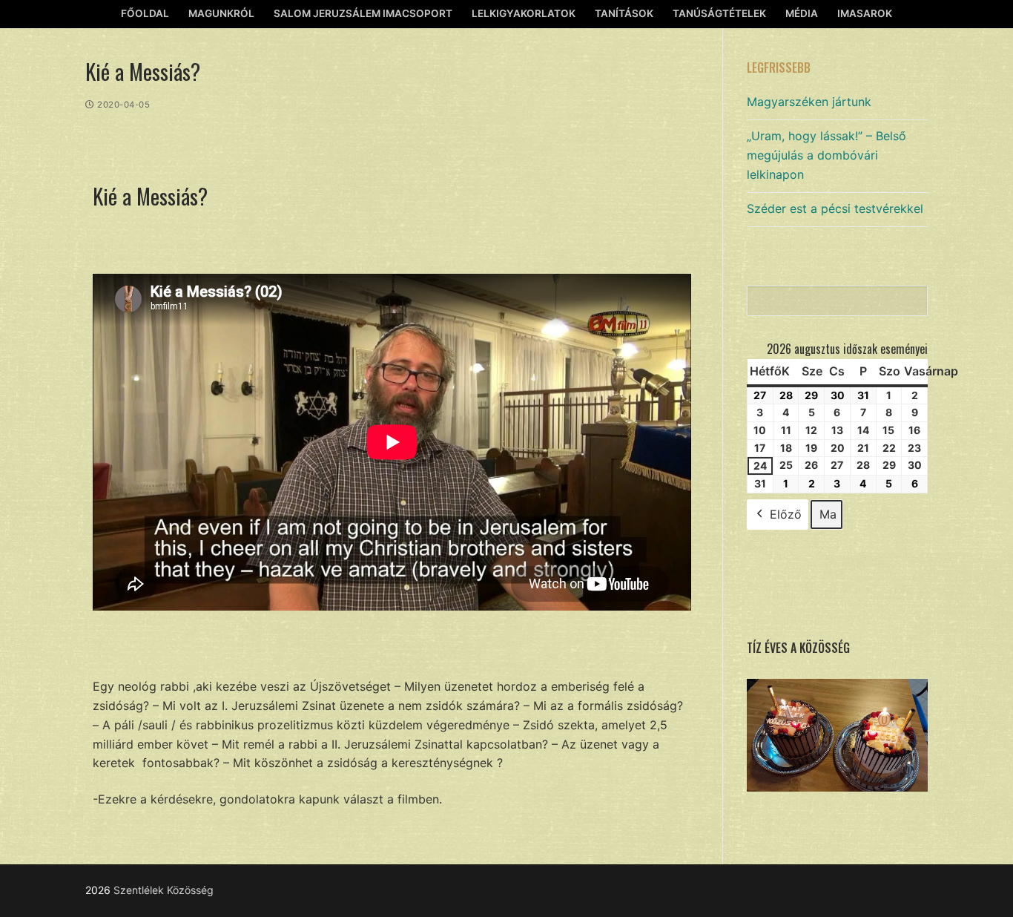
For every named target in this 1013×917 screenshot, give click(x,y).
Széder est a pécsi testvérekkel (835, 208)
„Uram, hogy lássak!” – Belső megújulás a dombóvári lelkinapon (826, 155)
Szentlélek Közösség (163, 890)
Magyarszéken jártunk (809, 101)
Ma (828, 514)
